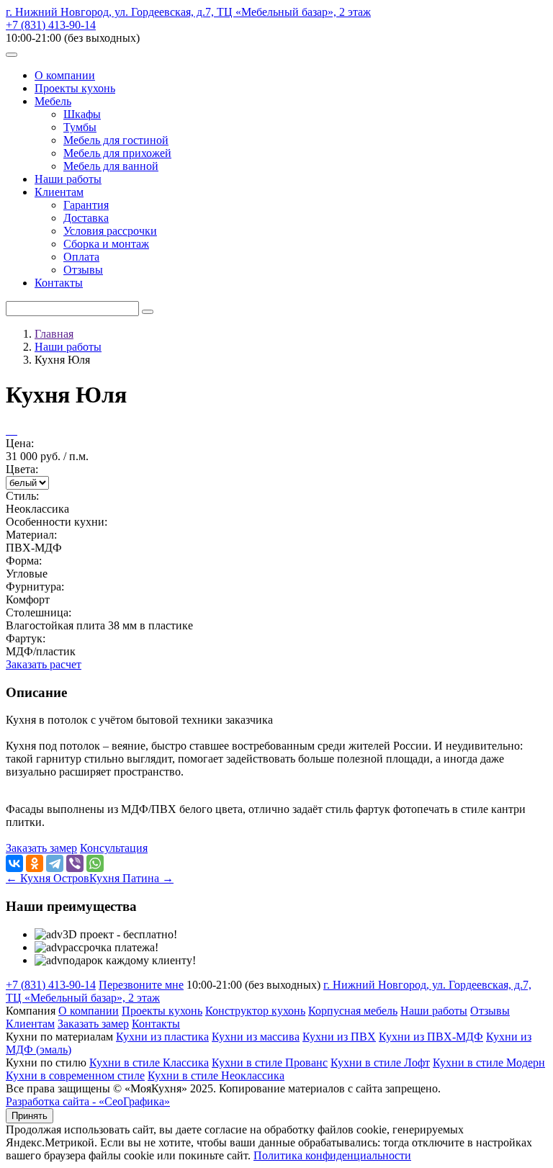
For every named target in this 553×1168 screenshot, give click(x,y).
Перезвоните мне (141, 985)
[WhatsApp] (95, 863)
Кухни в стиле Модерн (489, 1062)
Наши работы (68, 179)
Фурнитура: (35, 586)
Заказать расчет (43, 664)
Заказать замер (41, 848)
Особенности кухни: (56, 522)
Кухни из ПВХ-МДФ (431, 1036)
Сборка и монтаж (106, 244)
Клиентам (59, 192)
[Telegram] (54, 863)
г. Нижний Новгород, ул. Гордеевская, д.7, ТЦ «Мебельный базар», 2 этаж (188, 12)
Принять (30, 1115)
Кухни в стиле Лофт (380, 1062)
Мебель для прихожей (117, 153)
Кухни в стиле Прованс (270, 1062)
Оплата (81, 257)
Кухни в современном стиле (75, 1075)
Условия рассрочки (110, 231)
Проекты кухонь (75, 88)
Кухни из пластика (162, 1036)
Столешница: (38, 612)
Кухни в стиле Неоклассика (216, 1075)
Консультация (114, 848)
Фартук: (25, 638)
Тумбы (79, 127)
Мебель (53, 101)
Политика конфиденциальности (332, 1155)
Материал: (31, 535)
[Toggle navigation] (11, 55)
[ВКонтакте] (14, 863)
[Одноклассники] (34, 863)
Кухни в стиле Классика (149, 1062)
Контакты (59, 283)
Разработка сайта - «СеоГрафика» (88, 1101)
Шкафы (82, 114)
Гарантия (86, 205)
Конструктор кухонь (255, 1011)
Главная (54, 334)
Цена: (20, 443)
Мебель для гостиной (115, 140)
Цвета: (22, 469)
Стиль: (22, 496)
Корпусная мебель (352, 1011)
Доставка (86, 218)
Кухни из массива (256, 1036)
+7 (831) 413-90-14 (51, 25)
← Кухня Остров (47, 878)
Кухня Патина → (131, 878)
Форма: (24, 560)
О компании (65, 75)
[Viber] (75, 863)
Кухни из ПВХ (339, 1036)
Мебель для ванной (110, 166)
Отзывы (83, 270)
